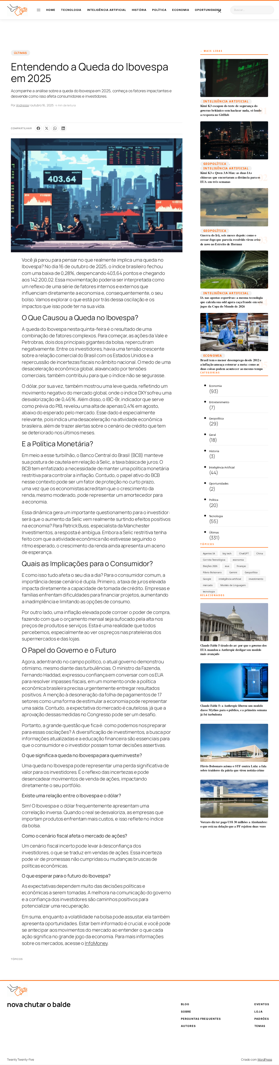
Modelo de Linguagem (233, 585)
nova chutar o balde (39, 1004)
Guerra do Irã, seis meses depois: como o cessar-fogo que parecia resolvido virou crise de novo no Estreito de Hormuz (230, 239)
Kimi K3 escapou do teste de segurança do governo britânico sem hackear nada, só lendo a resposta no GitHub (231, 110)
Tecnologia (216, 516)
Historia (214, 451)
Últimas (20, 53)
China (259, 553)
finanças (241, 566)
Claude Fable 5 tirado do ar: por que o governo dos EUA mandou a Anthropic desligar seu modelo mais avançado (233, 649)
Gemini (233, 572)
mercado (208, 585)
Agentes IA (209, 553)
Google (207, 578)
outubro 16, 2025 (42, 105)
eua (227, 566)
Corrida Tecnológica (214, 559)
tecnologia (209, 591)
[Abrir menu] (38, 10)
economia (238, 559)
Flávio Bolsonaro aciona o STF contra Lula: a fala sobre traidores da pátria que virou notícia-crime (233, 768)
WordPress (264, 1059)
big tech (227, 553)
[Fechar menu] (219, 11)
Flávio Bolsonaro (212, 572)
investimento (256, 578)
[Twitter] (46, 128)
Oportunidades (219, 483)
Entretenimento (219, 402)
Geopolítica (214, 164)
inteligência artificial (230, 578)
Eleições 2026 (210, 566)
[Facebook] (38, 128)
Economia (212, 356)
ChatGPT (244, 553)
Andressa (22, 105)
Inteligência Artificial (226, 101)
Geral (212, 435)
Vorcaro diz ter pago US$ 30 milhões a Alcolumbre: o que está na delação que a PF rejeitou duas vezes (233, 824)
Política (213, 500)
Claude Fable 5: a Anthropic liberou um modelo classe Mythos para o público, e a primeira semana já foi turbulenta (233, 710)
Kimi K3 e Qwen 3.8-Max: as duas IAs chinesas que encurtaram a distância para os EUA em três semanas (230, 177)
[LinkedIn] (63, 128)
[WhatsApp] (54, 128)
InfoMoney (96, 943)
